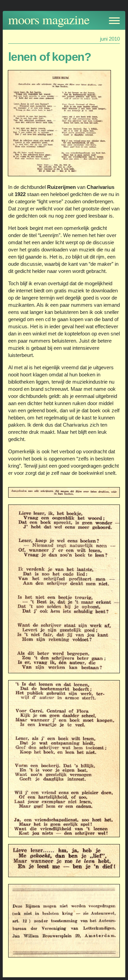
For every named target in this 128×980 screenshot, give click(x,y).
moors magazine (48, 19)
